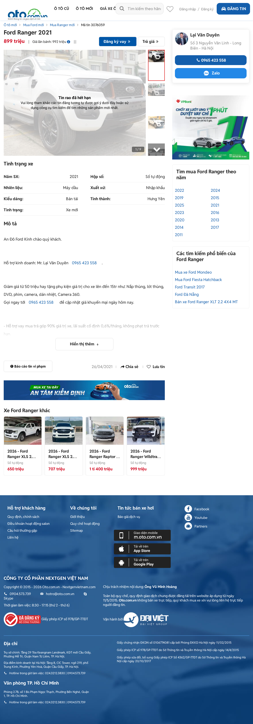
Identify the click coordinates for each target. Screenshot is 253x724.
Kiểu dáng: (13, 198)
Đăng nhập (187, 9)
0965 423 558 (84, 262)
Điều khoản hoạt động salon (28, 523)
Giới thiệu (77, 516)
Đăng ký (207, 9)
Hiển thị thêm (82, 344)
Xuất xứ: (97, 187)
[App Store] (142, 548)
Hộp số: (97, 176)
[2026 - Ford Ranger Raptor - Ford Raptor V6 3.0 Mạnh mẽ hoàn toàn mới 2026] (105, 430)
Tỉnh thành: (100, 198)
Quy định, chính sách (23, 516)
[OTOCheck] (84, 390)
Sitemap (76, 530)
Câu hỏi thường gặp (22, 530)
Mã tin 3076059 (93, 25)
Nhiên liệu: (13, 187)
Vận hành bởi (113, 619)
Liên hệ (13, 537)
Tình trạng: (13, 210)
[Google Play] (142, 562)
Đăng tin (236, 8)
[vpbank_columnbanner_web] (210, 127)
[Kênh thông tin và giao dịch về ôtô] (27, 13)
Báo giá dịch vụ (129, 516)
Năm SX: (11, 176)
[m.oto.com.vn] (142, 535)
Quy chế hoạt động (85, 523)
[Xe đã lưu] (170, 10)
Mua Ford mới (33, 25)
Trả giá (149, 41)
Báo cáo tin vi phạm (30, 366)
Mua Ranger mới (62, 25)
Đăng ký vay (115, 41)
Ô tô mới (10, 25)
